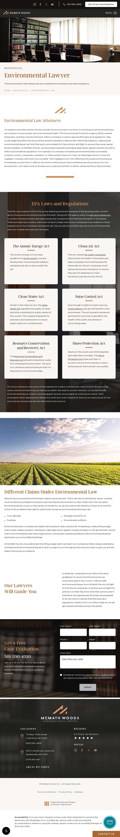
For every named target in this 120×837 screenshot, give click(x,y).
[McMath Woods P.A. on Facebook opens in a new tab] (40, 4)
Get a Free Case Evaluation (101, 4)
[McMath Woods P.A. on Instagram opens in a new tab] (34, 4)
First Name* (66, 626)
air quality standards (95, 255)
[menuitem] (34, 4)
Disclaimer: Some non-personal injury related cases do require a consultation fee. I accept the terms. (89, 676)
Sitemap (79, 792)
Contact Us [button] (106, 834)
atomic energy (30, 258)
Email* (92, 640)
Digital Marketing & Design (63, 803)
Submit (88, 687)
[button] (6, 831)
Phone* (63, 640)
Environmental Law (43, 90)
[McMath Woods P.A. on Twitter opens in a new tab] (46, 4)
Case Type (65, 653)
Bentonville (20, 90)
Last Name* (95, 626)
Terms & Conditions (46, 792)
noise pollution (75, 309)
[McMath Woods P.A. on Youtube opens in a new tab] (52, 4)
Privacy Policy (65, 792)
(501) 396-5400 (22, 827)
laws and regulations (100, 215)
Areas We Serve (38, 767)
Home (7, 90)
